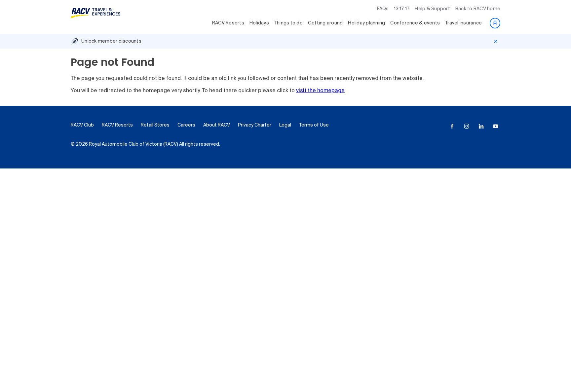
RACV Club (82, 125)
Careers (186, 125)
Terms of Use (314, 125)
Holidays (259, 23)
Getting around (325, 23)
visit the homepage (320, 90)
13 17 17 (401, 9)
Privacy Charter (254, 125)
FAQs (383, 9)
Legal (285, 125)
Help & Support (432, 9)
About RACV (216, 125)
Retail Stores (155, 125)
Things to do (288, 23)
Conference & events (415, 23)
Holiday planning (366, 23)
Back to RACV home (477, 9)
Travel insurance (463, 23)
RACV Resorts (228, 23)
